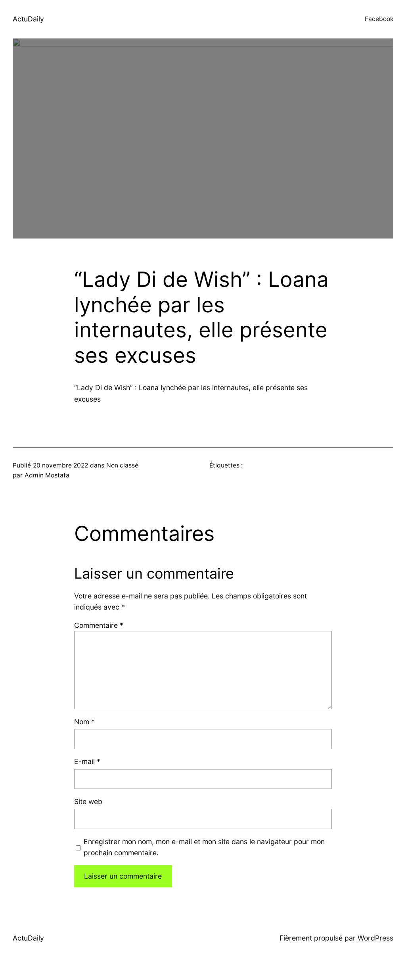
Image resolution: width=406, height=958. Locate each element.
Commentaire (98, 625)
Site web (88, 801)
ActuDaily (28, 19)
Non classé (122, 465)
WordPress (375, 938)
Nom (84, 722)
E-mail (87, 761)
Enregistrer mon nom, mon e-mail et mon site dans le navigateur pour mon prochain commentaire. (204, 847)
